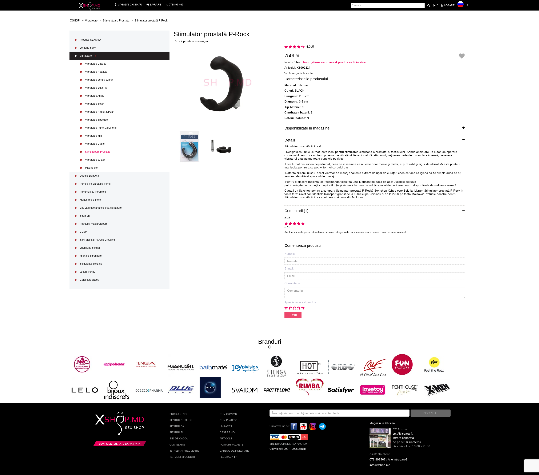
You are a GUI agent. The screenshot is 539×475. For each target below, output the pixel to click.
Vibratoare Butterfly (95, 87)
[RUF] (373, 367)
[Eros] (341, 367)
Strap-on (84, 215)
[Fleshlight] (181, 366)
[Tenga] (146, 364)
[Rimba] (310, 387)
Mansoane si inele (90, 199)
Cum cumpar (228, 414)
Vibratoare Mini (93, 135)
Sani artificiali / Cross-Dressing (97, 239)
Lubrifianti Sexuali (89, 247)
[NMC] (82, 364)
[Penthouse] (405, 389)
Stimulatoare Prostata (97, 151)
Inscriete (430, 413)
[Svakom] (245, 389)
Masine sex (91, 167)
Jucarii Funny (87, 271)
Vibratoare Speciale (96, 119)
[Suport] (467, 5)
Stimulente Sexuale (90, 263)
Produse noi (178, 414)
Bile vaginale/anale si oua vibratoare (100, 207)
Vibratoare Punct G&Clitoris (100, 127)
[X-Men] (437, 389)
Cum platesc (228, 420)
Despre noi (227, 432)
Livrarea (226, 426)
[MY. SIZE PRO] (210, 387)
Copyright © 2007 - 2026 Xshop (288, 448)
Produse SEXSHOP (90, 39)
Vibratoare (85, 55)
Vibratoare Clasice (95, 63)
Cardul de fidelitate (234, 450)
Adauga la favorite (300, 73)
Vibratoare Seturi (94, 103)
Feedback (227, 456)
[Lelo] (85, 389)
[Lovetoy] (373, 389)
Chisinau (129, 4)
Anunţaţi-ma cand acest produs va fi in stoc (334, 62)
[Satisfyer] (341, 389)
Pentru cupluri (180, 420)
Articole (226, 438)
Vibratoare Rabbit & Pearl (99, 111)
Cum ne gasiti (178, 444)
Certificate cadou (89, 279)
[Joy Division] (245, 367)
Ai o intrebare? (397, 459)
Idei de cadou (178, 438)
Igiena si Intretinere (90, 255)
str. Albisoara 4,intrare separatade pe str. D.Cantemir (407, 438)
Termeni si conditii (182, 456)
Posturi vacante (231, 444)
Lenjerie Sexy (87, 47)
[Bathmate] (213, 367)
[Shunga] (276, 366)
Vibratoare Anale (94, 95)
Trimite (293, 315)
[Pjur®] (434, 364)
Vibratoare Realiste (95, 71)
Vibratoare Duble (94, 143)
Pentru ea (176, 426)
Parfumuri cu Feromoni (92, 191)
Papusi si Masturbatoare (93, 223)
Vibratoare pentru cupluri (98, 79)
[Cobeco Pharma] (149, 390)
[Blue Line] (181, 389)
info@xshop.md (380, 465)
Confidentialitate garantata (120, 443)
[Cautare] (428, 5)
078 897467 (378, 459)
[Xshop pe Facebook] (294, 426)
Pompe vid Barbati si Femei (95, 183)
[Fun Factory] (402, 364)
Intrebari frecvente (184, 450)
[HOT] (309, 367)
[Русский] (460, 4)
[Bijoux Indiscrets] (117, 389)
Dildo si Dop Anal (89, 175)
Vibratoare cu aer (94, 159)
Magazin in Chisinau (383, 423)
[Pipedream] (114, 364)
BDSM (83, 231)
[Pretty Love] (277, 389)
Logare (449, 5)
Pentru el (176, 432)
